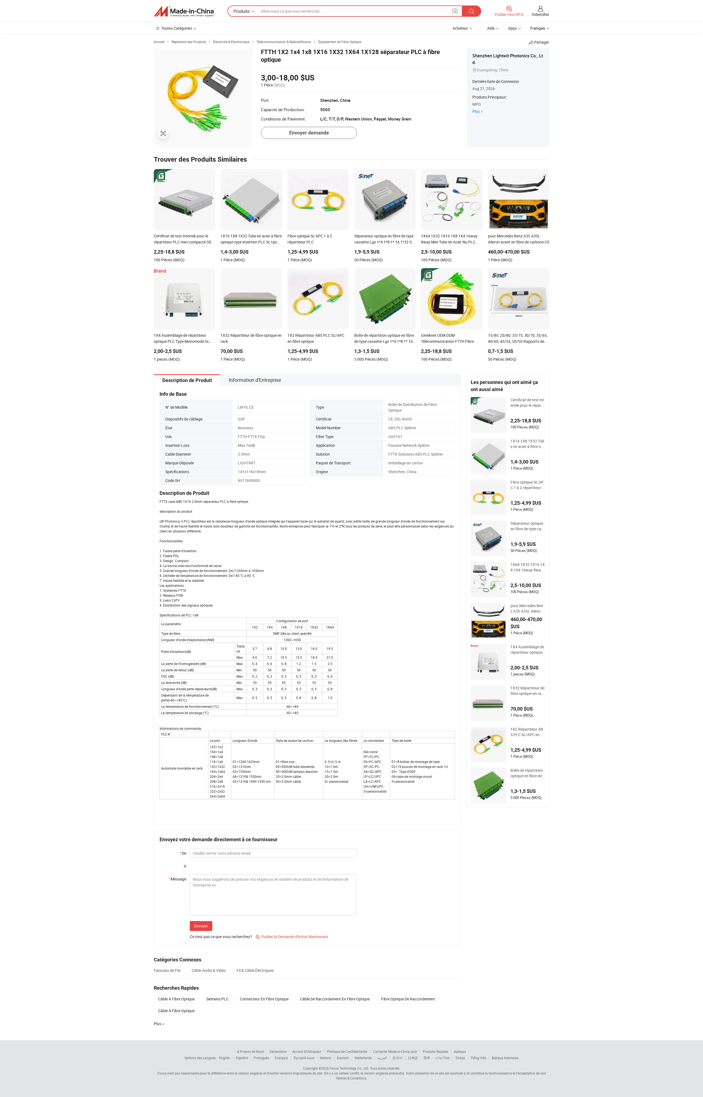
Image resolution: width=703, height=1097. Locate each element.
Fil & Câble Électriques (255, 970)
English (224, 1058)
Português (261, 1058)
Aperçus (460, 1051)
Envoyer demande (309, 133)
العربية (382, 1058)
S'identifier (540, 14)
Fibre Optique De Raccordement (408, 998)
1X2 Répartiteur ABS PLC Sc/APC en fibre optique (527, 731)
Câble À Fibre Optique (176, 998)
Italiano (325, 1058)
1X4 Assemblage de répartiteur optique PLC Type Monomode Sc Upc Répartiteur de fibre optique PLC (527, 649)
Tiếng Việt (478, 1058)
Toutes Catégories (176, 28)
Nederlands (363, 1058)
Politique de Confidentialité (347, 1051)
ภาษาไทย (443, 1058)
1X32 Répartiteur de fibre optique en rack (527, 690)
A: (185, 866)
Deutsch (343, 1058)
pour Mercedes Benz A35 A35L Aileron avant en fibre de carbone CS (527, 608)
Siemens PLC (217, 998)
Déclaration (278, 1051)
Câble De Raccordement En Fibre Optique (335, 998)
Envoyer (201, 925)
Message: (178, 879)
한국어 (397, 1058)
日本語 (413, 1058)
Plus (476, 111)
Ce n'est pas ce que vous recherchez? (221, 936)
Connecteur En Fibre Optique (264, 998)
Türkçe (460, 1058)
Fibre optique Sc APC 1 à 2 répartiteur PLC (527, 484)
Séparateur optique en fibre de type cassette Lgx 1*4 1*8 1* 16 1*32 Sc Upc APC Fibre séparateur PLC (527, 526)
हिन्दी (427, 1058)
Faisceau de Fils (167, 970)
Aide (491, 28)
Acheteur (460, 28)
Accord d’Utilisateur (306, 1051)
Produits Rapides (435, 1051)
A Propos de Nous (250, 1051)
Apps (512, 28)
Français (281, 1058)
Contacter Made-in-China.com (395, 1051)
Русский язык (304, 1058)
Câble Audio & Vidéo (209, 970)
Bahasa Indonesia (505, 1058)
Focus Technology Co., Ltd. (349, 1068)
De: (183, 853)
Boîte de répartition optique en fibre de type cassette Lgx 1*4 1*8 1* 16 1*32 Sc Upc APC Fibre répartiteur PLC (527, 773)
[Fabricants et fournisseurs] (184, 11)
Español (242, 1058)
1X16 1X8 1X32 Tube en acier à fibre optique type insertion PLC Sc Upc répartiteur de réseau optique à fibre (527, 443)
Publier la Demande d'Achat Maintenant (292, 936)
